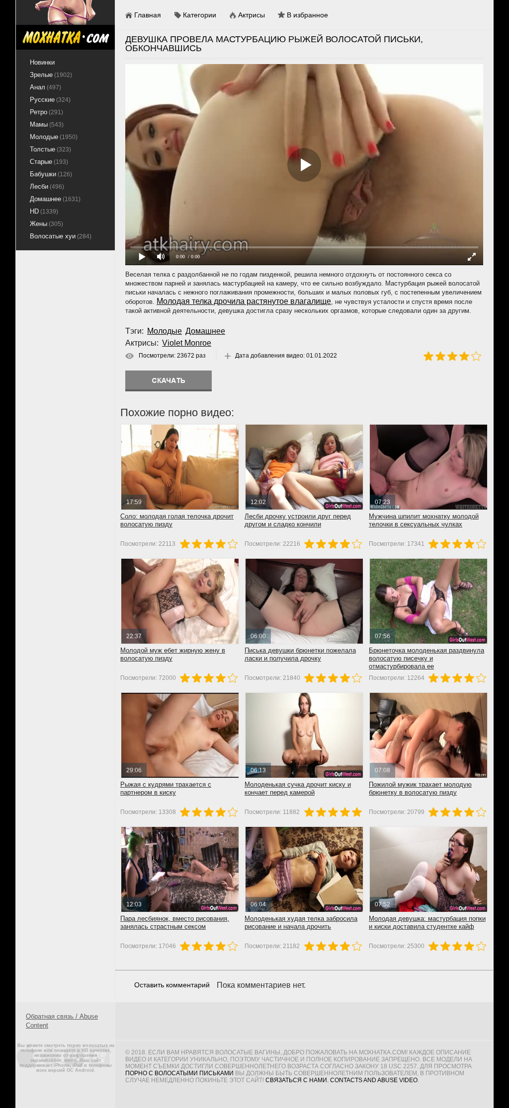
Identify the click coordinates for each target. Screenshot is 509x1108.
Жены (46, 223)
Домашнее (205, 331)
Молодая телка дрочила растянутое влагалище (244, 301)
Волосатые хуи (60, 236)
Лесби (47, 186)
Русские (50, 99)
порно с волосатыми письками (179, 1073)
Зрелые (51, 74)
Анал (45, 87)
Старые (49, 161)
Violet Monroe (186, 343)
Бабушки (51, 174)
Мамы (47, 124)
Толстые (50, 149)
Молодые (164, 331)
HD (44, 211)
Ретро (46, 112)
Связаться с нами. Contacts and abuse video (341, 1080)
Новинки (42, 62)
